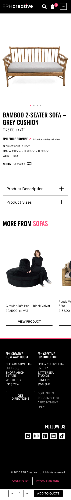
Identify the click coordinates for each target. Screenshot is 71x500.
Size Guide (19, 163)
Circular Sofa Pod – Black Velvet (28, 306)
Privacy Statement (47, 480)
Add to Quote (48, 493)
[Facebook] (28, 436)
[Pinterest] (45, 436)
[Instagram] (36, 436)
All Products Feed (35, 451)
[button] (30, 105)
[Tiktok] (62, 436)
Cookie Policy (20, 480)
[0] (52, 6)
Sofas (40, 223)
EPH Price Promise (15, 138)
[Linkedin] (53, 436)
